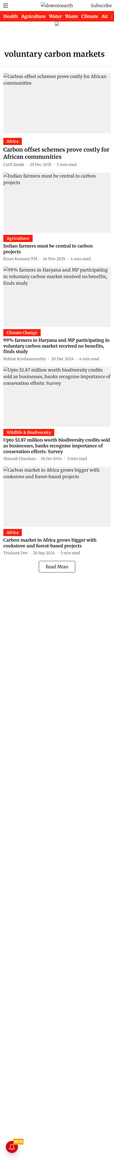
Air (105, 16)
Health (10, 16)
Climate (89, 16)
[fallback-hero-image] (57, 103)
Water (55, 16)
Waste (71, 16)
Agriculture (33, 16)
